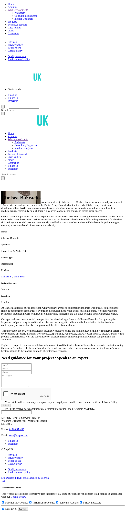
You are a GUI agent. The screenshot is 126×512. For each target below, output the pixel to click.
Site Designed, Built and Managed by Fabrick (25, 477)
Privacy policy (15, 45)
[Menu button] (3, 106)
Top (3, 480)
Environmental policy (19, 59)
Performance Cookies (44, 502)
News (11, 30)
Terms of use (14, 47)
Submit (6, 405)
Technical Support (17, 24)
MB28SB (6, 276)
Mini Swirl (19, 276)
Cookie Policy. (18, 496)
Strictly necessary (92, 502)
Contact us (13, 33)
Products (12, 21)
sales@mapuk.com (18, 435)
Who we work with (18, 10)
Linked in (13, 98)
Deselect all (11, 508)
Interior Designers (23, 18)
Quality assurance (17, 56)
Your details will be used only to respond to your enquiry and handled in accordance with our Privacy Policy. (61, 402)
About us (12, 7)
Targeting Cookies (69, 502)
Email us (12, 95)
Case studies (14, 27)
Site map (12, 42)
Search (4, 110)
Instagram (13, 100)
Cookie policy (15, 50)
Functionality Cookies (17, 502)
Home (11, 4)
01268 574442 (16, 429)
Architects (19, 12)
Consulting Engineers (25, 15)
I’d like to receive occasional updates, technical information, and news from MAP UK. (50, 408)
